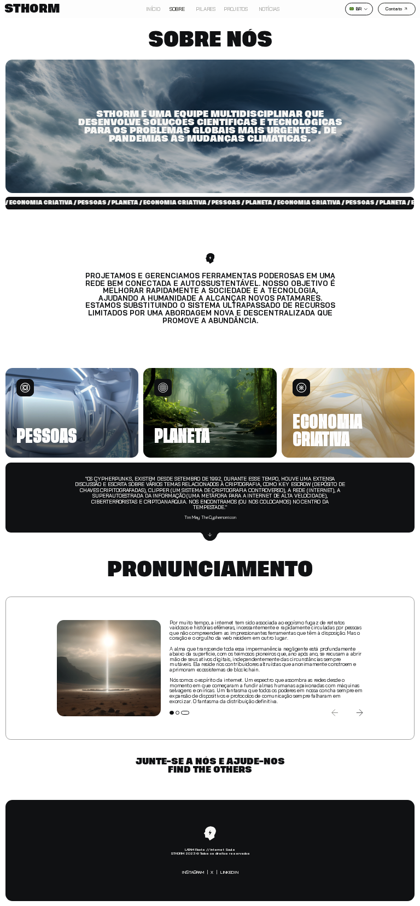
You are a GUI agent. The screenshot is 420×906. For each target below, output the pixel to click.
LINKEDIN (229, 872)
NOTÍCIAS (267, 8)
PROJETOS (235, 8)
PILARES (205, 8)
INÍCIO (153, 8)
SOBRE (177, 8)
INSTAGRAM (193, 872)
